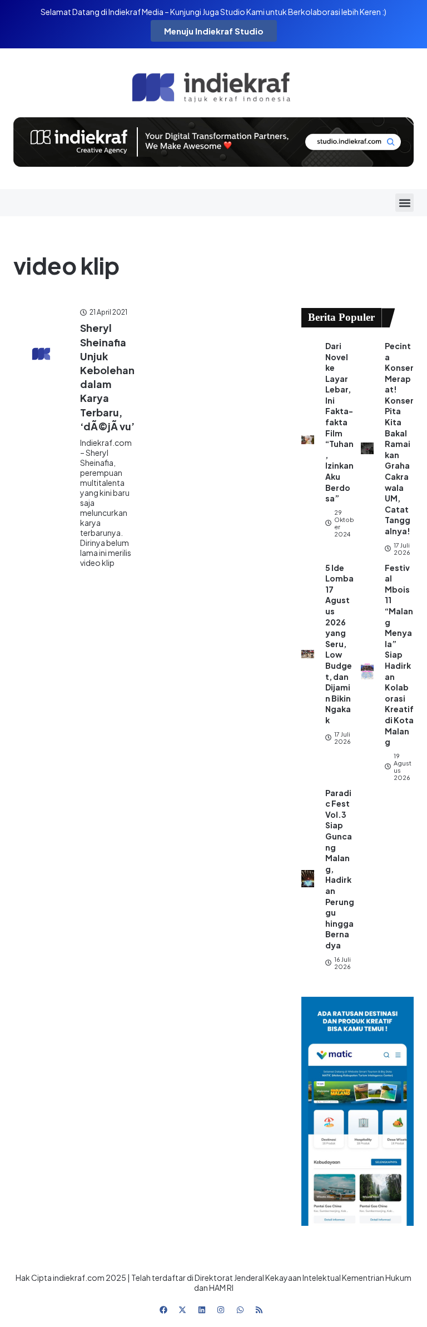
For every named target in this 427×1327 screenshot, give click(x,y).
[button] (404, 202)
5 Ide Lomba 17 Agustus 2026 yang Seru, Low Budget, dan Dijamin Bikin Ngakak (339, 644)
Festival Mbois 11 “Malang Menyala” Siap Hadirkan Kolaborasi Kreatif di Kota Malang (399, 655)
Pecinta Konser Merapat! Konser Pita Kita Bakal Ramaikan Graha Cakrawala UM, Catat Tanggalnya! (399, 438)
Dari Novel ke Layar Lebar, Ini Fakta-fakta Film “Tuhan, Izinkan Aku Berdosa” (339, 422)
